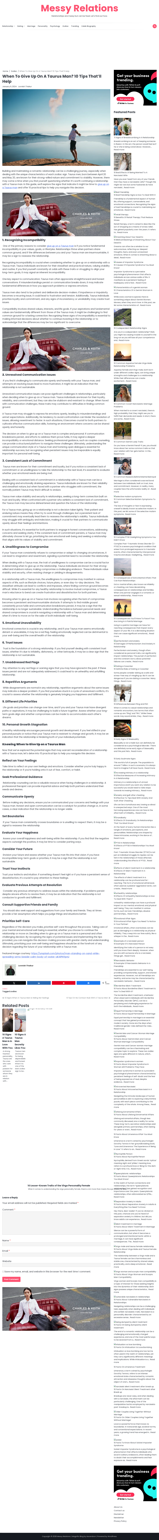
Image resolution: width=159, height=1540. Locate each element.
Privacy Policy (120, 1521)
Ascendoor (91, 1536)
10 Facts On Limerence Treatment (129, 1367)
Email (6, 1250)
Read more (119, 149)
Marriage (31, 26)
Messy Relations (79, 8)
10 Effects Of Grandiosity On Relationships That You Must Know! (133, 822)
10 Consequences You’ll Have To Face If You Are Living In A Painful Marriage (134, 620)
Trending (75, 26)
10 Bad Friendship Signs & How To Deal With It (135, 195)
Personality (42, 26)
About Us (118, 1507)
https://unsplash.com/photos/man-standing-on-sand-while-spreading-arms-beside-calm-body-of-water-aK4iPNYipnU (51, 955)
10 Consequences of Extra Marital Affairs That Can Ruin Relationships (135, 579)
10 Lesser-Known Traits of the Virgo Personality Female (59, 1185)
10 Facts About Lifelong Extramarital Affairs (134, 1114)
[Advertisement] (79, 50)
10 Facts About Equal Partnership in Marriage (134, 1013)
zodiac (13, 991)
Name (6, 1240)
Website (6, 1261)
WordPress (112, 1536)
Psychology (55, 26)
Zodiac (66, 26)
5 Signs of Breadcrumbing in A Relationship (134, 137)
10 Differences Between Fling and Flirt (131, 704)
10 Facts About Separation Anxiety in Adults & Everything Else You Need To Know (135, 1205)
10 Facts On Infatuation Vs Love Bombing (133, 1347)
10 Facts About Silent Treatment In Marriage (134, 1226)
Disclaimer (119, 1514)
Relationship (7, 26)
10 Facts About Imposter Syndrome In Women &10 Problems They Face (131, 1065)
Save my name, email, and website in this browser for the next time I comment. (47, 1271)
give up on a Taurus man (60, 246)
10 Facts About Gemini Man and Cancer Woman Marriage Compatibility (132, 1040)
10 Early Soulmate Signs (124, 758)
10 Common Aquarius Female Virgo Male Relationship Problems (133, 364)
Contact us (119, 1510)
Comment (8, 1209)
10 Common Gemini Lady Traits (128, 441)
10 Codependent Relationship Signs (130, 328)
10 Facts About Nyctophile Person (129, 1156)
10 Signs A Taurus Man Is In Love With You (7, 1041)
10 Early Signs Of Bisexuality (126, 739)
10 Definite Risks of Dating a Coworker (131, 669)
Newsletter (119, 1517)
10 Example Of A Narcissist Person (129, 943)
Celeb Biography (88, 26)
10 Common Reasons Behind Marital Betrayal (135, 477)
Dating (20, 26)
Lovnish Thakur (25, 86)
